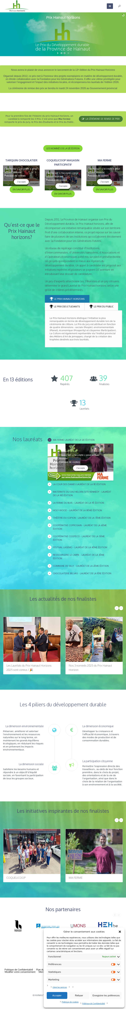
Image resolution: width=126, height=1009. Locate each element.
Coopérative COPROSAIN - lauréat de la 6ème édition (80, 527)
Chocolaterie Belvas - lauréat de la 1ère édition (82, 573)
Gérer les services (60, 987)
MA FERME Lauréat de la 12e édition (73, 439)
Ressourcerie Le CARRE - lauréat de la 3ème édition (78, 556)
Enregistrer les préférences (106, 995)
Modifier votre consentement (20, 972)
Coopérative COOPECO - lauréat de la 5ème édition (79, 538)
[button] (119, 931)
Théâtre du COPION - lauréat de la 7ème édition (81, 517)
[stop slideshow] (68, 53)
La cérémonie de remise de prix (103, 118)
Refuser (79, 995)
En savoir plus (21, 189)
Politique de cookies (70, 1002)
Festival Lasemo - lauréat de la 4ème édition (80, 547)
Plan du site (42, 969)
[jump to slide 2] (64, 53)
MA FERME (13, 877)
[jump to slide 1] (61, 53)
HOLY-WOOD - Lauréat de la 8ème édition (77, 510)
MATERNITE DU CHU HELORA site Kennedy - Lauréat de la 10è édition (82, 493)
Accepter (56, 995)
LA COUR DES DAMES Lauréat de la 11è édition (79, 484)
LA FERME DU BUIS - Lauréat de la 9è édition (78, 502)
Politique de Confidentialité (93, 1003)
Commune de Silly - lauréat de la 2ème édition (81, 565)
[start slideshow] (58, 53)
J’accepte (21, 181)
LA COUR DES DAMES (82, 877)
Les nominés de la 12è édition (62, 148)
